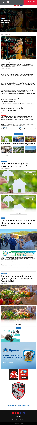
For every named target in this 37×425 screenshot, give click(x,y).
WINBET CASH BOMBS (5, 59)
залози (31, 124)
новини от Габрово (21, 125)
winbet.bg (11, 121)
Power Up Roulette (12, 65)
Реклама (20, 419)
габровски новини (26, 124)
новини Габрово (14, 125)
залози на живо (4, 125)
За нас (16, 419)
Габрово (20, 124)
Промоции (3, 115)
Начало (13, 419)
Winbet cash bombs (15, 124)
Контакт (23, 419)
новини (9, 125)
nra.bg (6, 121)
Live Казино (9, 124)
